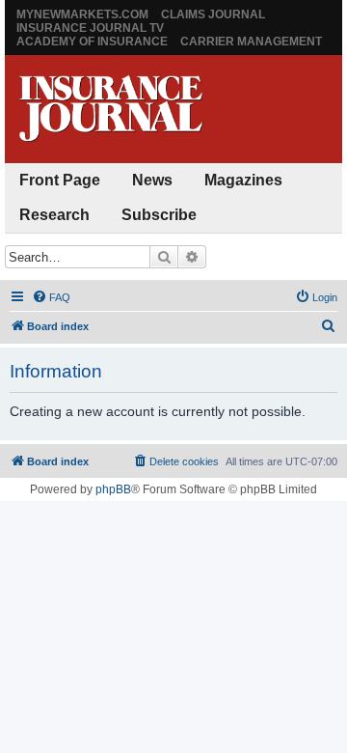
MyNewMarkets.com (82, 14)
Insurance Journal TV (90, 28)
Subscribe (159, 215)
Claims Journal (213, 14)
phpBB (113, 489)
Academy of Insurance (92, 41)
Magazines (243, 180)
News (152, 180)
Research (54, 215)
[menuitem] (51, 297)
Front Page (59, 180)
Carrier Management (251, 41)
